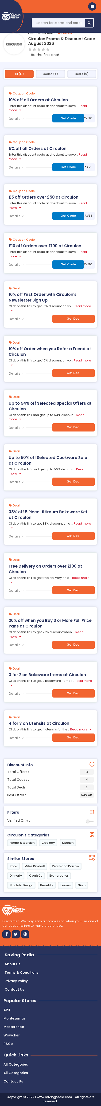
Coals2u (35, 875)
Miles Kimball (34, 866)
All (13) (19, 74)
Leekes (65, 885)
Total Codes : (47, 779)
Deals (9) (82, 74)
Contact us (14, 989)
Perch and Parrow (65, 866)
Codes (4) (50, 74)
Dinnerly (16, 875)
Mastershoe (14, 1026)
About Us (12, 964)
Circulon (65, 33)
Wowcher (12, 1035)
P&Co (8, 1043)
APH (7, 1010)
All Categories (16, 1064)
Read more (79, 729)
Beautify (46, 885)
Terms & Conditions (22, 972)
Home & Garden (40, 33)
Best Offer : (49, 795)
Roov (13, 866)
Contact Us (13, 1081)
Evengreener (58, 875)
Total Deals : (47, 787)
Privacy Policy (16, 981)
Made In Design (21, 885)
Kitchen (68, 842)
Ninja (81, 885)
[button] (92, 6)
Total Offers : (47, 771)
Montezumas (15, 1018)
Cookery (48, 842)
